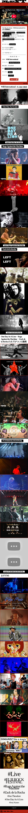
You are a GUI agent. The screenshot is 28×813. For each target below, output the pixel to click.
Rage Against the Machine (8, 32)
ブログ (11, 75)
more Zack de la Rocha (14, 332)
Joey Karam (12, 44)
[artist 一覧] (1, 811)
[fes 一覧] (8, 811)
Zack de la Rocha (21, 32)
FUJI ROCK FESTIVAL (8, 39)
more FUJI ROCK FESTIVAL (14, 571)
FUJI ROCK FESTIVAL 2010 (13, 69)
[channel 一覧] (5, 811)
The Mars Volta (7, 34)
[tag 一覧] (11, 811)
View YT (12, 79)
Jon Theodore (6, 36)
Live (15, 774)
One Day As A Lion (14, 62)
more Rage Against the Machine (14, 245)
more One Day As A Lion (14, 142)
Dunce (10, 72)
